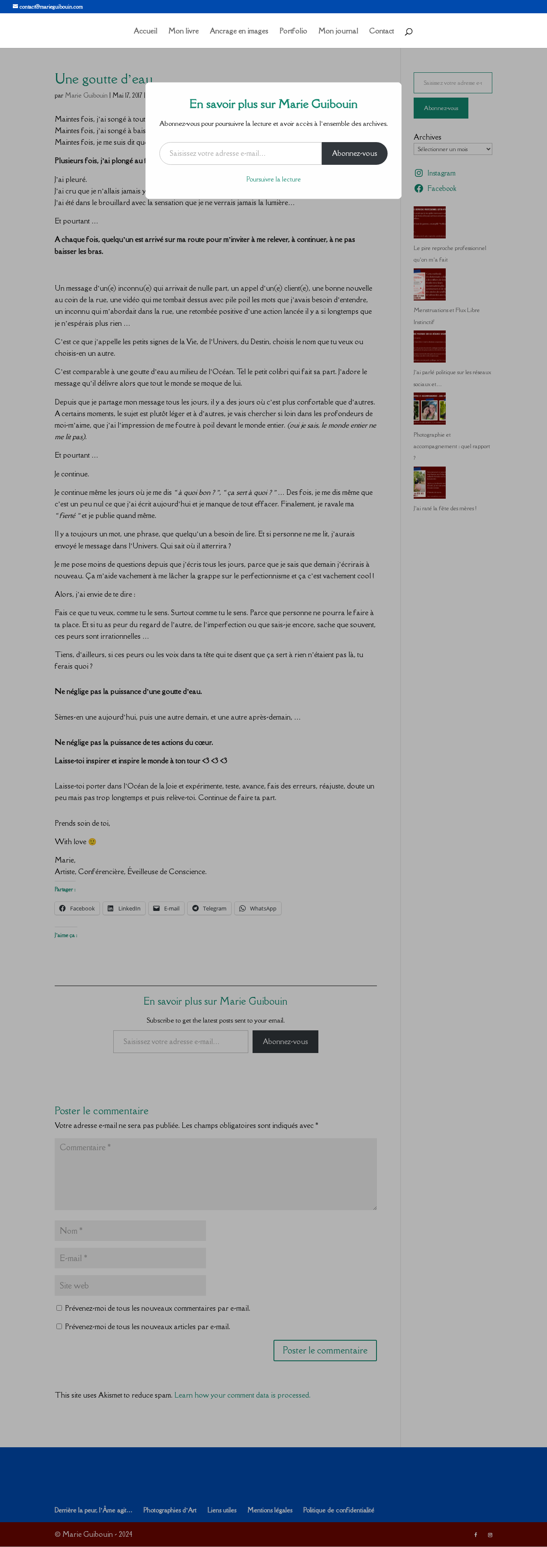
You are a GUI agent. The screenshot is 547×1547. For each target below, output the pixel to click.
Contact (381, 32)
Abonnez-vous (354, 153)
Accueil (145, 32)
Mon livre (183, 32)
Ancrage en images (239, 32)
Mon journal (338, 32)
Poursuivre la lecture (274, 179)
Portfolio (293, 32)
